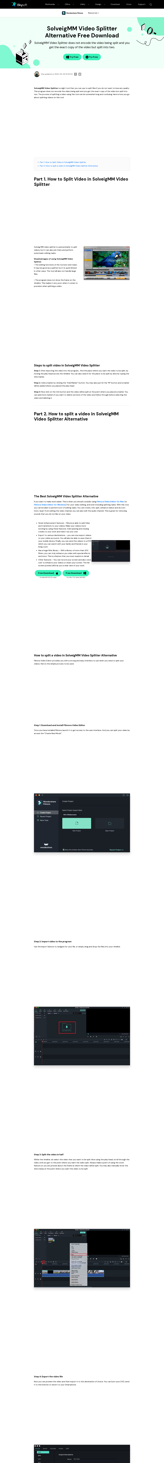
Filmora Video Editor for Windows (50, 504)
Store (128, 4)
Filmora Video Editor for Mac (110, 501)
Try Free (73, 57)
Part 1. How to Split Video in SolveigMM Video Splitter (63, 162)
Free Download (46, 573)
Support (141, 4)
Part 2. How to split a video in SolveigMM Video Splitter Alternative (69, 166)
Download (115, 4)
